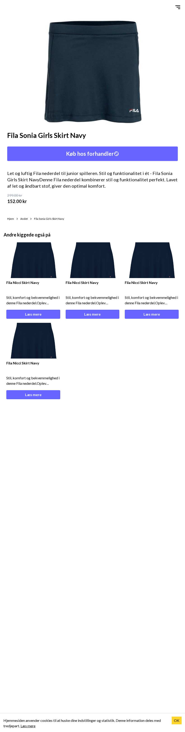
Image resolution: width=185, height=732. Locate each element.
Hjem (10, 218)
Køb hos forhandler (90, 153)
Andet (24, 218)
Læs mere (33, 314)
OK (176, 720)
